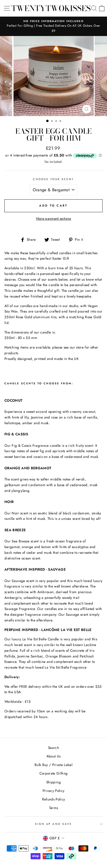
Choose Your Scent (53, 179)
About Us (53, 756)
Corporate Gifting (53, 773)
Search (53, 747)
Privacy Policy (54, 790)
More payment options (53, 218)
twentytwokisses (51, 8)
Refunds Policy (53, 799)
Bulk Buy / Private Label (53, 764)
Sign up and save (53, 824)
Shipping (53, 782)
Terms (53, 807)
